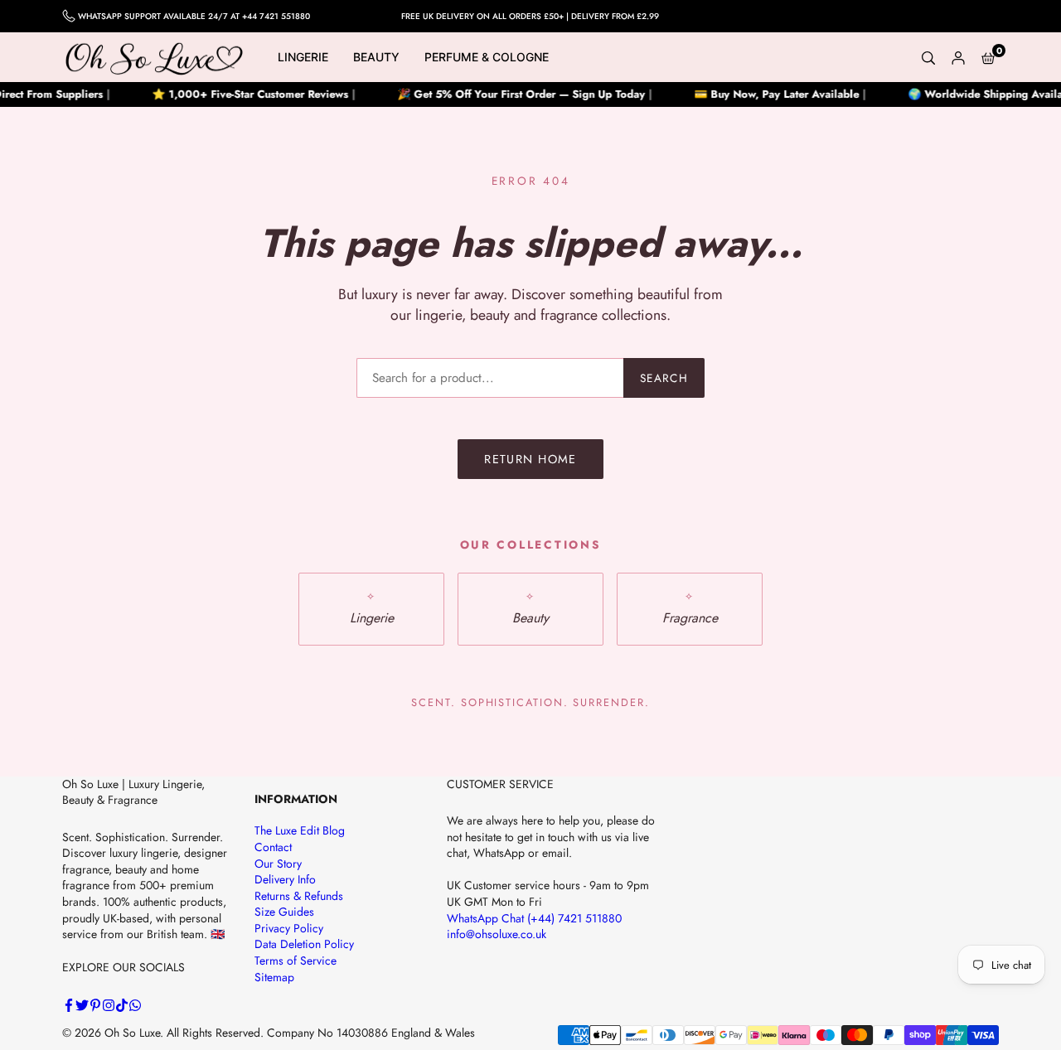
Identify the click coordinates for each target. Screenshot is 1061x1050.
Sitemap (274, 977)
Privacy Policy (288, 928)
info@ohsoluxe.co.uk (496, 934)
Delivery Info (285, 879)
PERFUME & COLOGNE (486, 57)
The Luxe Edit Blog (299, 830)
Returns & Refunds (298, 896)
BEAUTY (376, 57)
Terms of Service (295, 960)
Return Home (530, 459)
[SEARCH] (928, 57)
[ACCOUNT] (958, 57)
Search (664, 378)
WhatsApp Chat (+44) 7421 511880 (534, 918)
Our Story (278, 863)
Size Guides (284, 911)
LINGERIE (303, 57)
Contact (273, 847)
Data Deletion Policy (304, 944)
